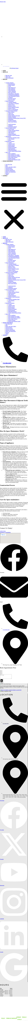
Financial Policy (8, 168)
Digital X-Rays (11, 104)
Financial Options (9, 169)
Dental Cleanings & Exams (14, 115)
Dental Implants (11, 148)
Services (5, 79)
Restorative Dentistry (9, 141)
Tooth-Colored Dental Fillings (14, 151)
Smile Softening (11, 88)
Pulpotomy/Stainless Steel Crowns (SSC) (17, 118)
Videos (6, 174)
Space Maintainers (12, 123)
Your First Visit (8, 164)
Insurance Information (10, 170)
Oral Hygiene (11, 129)
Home (4, 70)
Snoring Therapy (11, 158)
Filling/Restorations (12, 149)
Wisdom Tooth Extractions (14, 135)
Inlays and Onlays (12, 92)
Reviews (7, 173)
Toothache (10, 125)
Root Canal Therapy (12, 121)
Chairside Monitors (12, 102)
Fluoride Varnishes (12, 120)
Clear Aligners (11, 138)
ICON (9, 86)
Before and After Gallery (10, 167)
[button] (14, 205)
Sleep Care (7, 152)
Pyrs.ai (19, 1019)
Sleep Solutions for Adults (13, 154)
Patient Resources (8, 161)
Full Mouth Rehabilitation (13, 95)
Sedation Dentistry (12, 134)
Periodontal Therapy (12, 126)
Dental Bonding (11, 84)
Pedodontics (10, 119)
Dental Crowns (11, 145)
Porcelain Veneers (12, 98)
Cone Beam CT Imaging (13, 103)
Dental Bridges (11, 146)
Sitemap (18, 1017)
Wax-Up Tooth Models (13, 109)
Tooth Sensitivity (11, 131)
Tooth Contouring (12, 91)
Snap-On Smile (11, 99)
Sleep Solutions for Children (14, 156)
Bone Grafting (11, 112)
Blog (6, 165)
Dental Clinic (3, 1)
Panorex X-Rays (11, 108)
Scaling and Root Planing (13, 130)
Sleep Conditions (11, 153)
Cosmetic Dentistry (9, 82)
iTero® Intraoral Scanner (13, 107)
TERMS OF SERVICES (11, 1018)
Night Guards (11, 114)
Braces (9, 140)
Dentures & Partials (12, 147)
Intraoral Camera (11, 106)
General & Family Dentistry (11, 110)
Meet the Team (8, 75)
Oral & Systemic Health (10, 127)
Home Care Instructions (10, 171)
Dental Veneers (11, 85)
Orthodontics (8, 136)
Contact (5, 175)
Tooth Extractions (12, 124)
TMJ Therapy (11, 132)
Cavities (10, 142)
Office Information (9, 77)
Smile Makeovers (12, 87)
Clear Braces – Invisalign (13, 93)
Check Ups (10, 113)
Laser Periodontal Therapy (14, 96)
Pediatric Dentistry (12, 117)
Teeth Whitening (11, 90)
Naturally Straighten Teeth (13, 137)
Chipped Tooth (11, 143)
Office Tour (7, 76)
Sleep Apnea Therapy (12, 157)
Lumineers (10, 97)
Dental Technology (9, 101)
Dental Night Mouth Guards (14, 159)
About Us (5, 72)
